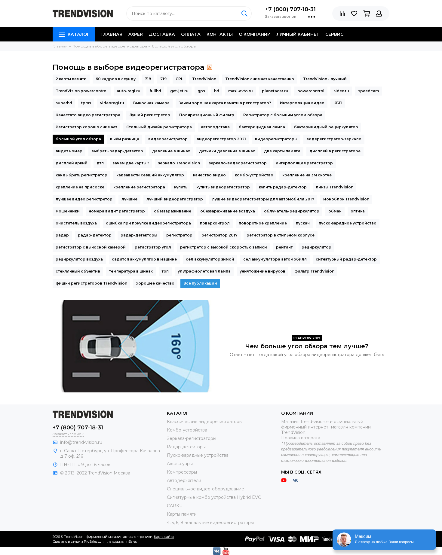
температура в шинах (131, 271)
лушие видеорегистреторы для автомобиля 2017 (263, 199)
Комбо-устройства (187, 430)
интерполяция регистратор (304, 163)
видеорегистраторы (276, 139)
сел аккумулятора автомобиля (275, 259)
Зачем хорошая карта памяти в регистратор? (225, 103)
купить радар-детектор (283, 187)
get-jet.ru (179, 91)
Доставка (162, 34)
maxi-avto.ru (240, 91)
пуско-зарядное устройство (347, 223)
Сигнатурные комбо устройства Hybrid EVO (214, 497)
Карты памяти (182, 514)
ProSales (90, 541)
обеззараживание (172, 211)
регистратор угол (153, 247)
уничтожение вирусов (262, 271)
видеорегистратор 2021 (221, 139)
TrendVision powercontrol (82, 91)
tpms (86, 103)
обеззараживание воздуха (227, 211)
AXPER (135, 34)
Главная (111, 34)
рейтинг (284, 247)
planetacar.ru (275, 91)
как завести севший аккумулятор (150, 175)
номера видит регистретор (117, 211)
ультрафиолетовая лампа (204, 271)
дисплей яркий (71, 163)
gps (201, 91)
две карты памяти (282, 151)
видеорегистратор (168, 139)
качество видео (209, 175)
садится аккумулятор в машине (144, 259)
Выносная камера (151, 103)
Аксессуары (180, 463)
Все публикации (200, 283)
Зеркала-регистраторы (191, 438)
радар (62, 235)
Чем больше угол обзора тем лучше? (306, 346)
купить (180, 187)
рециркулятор (316, 247)
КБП (337, 103)
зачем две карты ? (131, 163)
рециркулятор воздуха (79, 259)
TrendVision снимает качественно (259, 79)
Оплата (191, 34)
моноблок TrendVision (346, 199)
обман (335, 211)
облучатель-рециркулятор (291, 211)
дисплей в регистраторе (335, 151)
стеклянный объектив (78, 271)
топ (165, 271)
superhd (64, 103)
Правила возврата (300, 438)
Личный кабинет (298, 34)
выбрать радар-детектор (117, 151)
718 (148, 79)
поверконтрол (215, 223)
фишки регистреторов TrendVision (91, 283)
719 (163, 79)
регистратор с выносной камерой (91, 247)
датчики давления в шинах (227, 151)
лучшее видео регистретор (84, 199)
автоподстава (215, 127)
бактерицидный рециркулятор (326, 127)
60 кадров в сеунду (116, 79)
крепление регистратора (139, 187)
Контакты (220, 34)
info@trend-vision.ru (81, 442)
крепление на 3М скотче (307, 175)
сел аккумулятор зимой (210, 259)
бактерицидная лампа (262, 127)
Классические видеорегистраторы (204, 421)
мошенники (68, 211)
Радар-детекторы (186, 447)
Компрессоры (182, 472)
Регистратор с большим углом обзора (282, 115)
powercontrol (310, 91)
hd (216, 91)
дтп (100, 163)
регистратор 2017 (219, 235)
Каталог (78, 34)
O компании (255, 34)
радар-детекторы (139, 235)
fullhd (155, 91)
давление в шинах (171, 151)
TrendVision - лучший (325, 79)
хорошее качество (155, 283)
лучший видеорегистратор (174, 199)
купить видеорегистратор (223, 187)
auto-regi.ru (128, 91)
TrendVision (204, 79)
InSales (131, 541)
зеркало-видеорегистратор (238, 163)
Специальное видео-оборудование (205, 489)
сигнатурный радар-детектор (346, 259)
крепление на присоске (80, 187)
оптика (358, 211)
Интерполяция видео (302, 103)
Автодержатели (184, 480)
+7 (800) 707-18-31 (290, 9)
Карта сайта (164, 537)
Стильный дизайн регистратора (159, 127)
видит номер (69, 151)
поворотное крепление (263, 223)
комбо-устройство (254, 175)
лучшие (129, 199)
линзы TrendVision (334, 187)
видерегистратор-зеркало (333, 139)
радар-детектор (95, 235)
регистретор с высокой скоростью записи (223, 247)
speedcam (368, 91)
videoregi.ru (112, 103)
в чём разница (124, 139)
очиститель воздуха (76, 223)
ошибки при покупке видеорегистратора (148, 223)
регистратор (179, 235)
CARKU (175, 505)
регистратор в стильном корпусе (281, 235)
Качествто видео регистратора (88, 115)
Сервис (334, 34)
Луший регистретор (149, 115)
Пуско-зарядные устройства (198, 455)
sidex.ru (341, 91)
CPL (179, 79)
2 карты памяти (71, 79)
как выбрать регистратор (81, 175)
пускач (303, 223)
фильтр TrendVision (314, 271)
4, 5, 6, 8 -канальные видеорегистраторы (210, 522)
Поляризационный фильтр (206, 115)
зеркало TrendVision (179, 163)
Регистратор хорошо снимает (86, 127)
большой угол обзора (78, 139)
